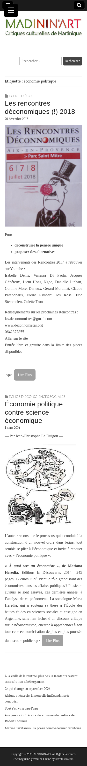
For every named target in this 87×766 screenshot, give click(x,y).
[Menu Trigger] (11, 10)
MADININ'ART (42, 754)
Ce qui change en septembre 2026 (28, 689)
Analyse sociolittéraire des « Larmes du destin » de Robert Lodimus (39, 718)
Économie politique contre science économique (34, 412)
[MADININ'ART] (43, 24)
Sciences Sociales (49, 396)
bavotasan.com (64, 759)
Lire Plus (25, 375)
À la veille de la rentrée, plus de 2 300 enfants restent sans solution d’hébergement (41, 679)
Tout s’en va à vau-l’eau (21, 708)
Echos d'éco (20, 96)
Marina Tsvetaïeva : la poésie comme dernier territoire (43, 728)
